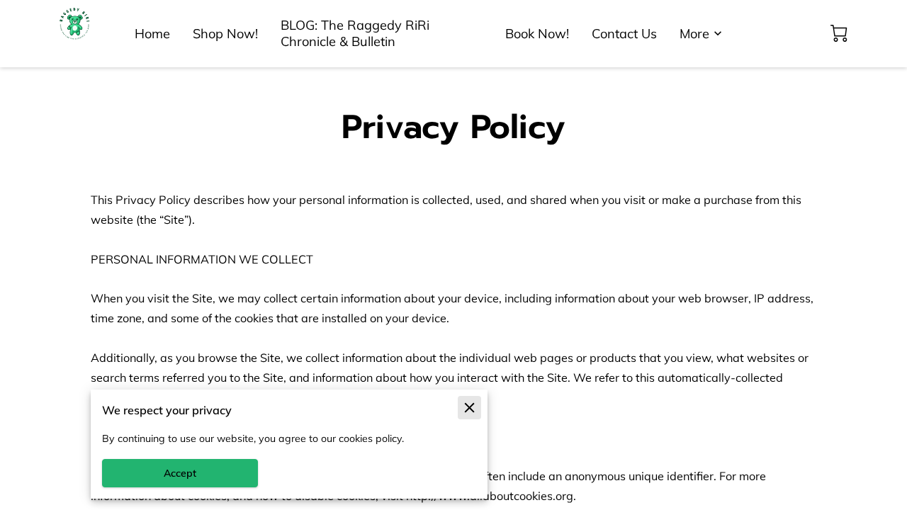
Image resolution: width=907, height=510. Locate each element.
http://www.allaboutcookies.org (489, 496)
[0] (838, 33)
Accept (180, 473)
